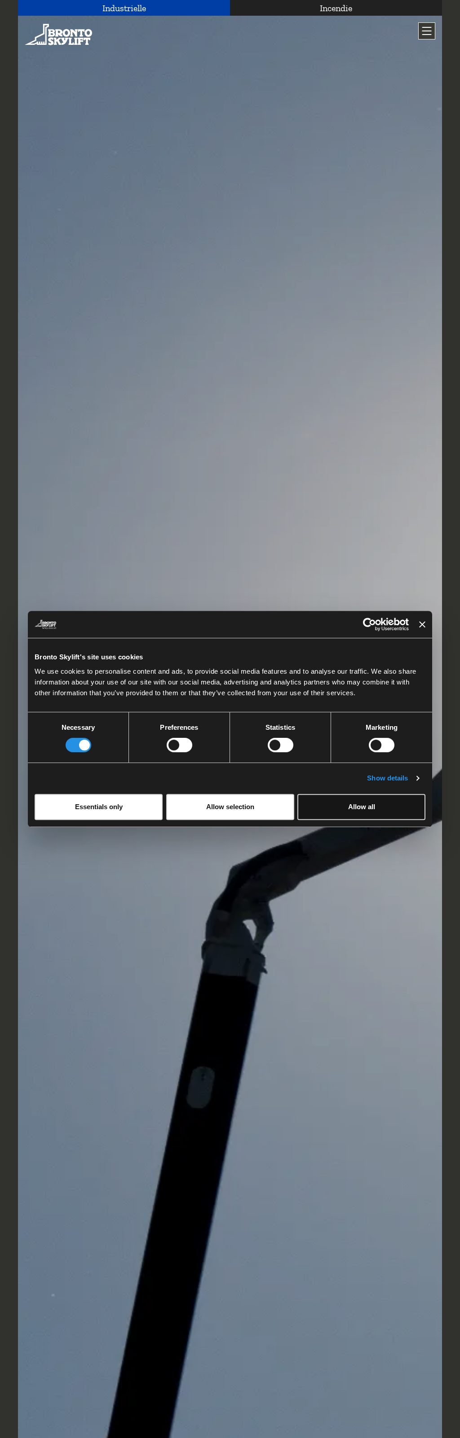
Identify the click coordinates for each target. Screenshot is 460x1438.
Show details (387, 778)
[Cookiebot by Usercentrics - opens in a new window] (369, 624)
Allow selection (230, 807)
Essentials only (99, 807)
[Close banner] (422, 624)
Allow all (361, 807)
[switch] (179, 745)
